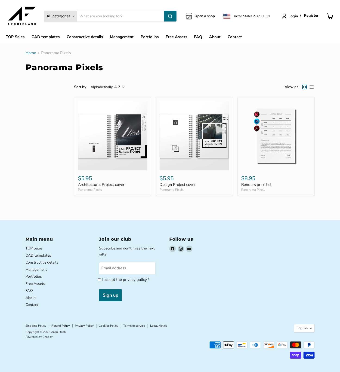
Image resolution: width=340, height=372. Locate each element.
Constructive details (85, 37)
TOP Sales (15, 37)
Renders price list (256, 184)
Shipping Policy (35, 326)
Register (311, 15)
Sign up (110, 295)
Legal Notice (158, 326)
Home (30, 53)
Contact (235, 37)
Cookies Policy (108, 326)
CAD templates (45, 37)
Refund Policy (60, 326)
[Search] (170, 16)
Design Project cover (178, 184)
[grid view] (304, 87)
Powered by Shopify (39, 337)
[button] (246, 16)
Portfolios (150, 37)
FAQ (198, 37)
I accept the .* (125, 279)
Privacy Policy (84, 326)
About (215, 37)
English (302, 328)
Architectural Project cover (101, 184)
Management (122, 37)
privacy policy (135, 279)
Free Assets (176, 37)
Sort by (80, 87)
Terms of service (134, 326)
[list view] (311, 87)
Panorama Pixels (90, 190)
